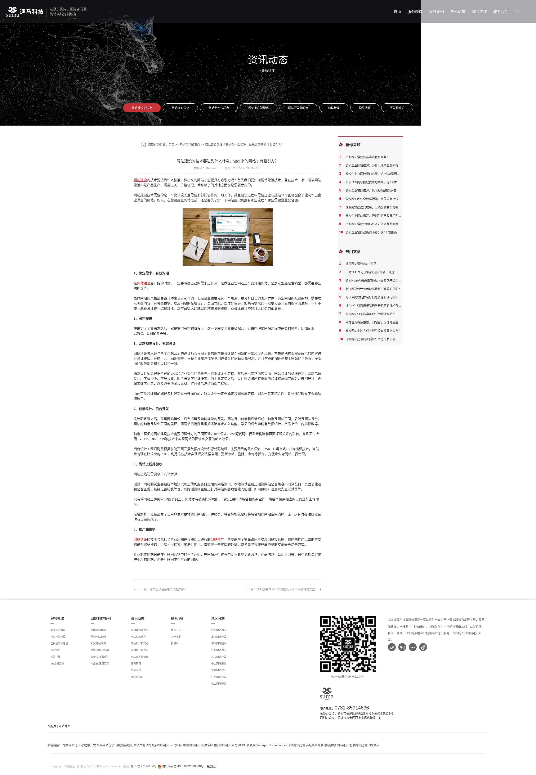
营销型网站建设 (59, 643)
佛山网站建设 (218, 683)
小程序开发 (88, 745)
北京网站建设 (218, 630)
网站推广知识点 (258, 107)
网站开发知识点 (298, 107)
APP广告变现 (247, 745)
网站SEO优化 (180, 107)
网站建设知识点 (142, 107)
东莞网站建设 (218, 670)
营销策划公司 (142, 745)
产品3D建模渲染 (100, 663)
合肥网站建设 (124, 745)
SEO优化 (479, 12)
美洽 (377, 745)
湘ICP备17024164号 (143, 766)
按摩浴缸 (207, 745)
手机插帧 (330, 745)
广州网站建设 (218, 677)
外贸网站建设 (58, 636)
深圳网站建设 (218, 643)
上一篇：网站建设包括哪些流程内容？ (163, 589)
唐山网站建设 (192, 745)
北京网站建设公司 (361, 745)
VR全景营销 (57, 663)
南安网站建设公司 (225, 745)
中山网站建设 (218, 663)
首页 (397, 12)
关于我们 (176, 636)
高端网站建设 (58, 630)
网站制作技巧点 (219, 107)
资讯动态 (457, 12)
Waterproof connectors (271, 745)
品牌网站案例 (98, 630)
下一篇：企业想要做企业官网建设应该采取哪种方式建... (281, 589)
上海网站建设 (218, 636)
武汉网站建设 (218, 656)
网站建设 (343, 745)
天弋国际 (176, 745)
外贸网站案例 (98, 643)
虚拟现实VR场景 (100, 650)
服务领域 (415, 12)
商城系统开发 (314, 745)
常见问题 (365, 107)
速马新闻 (334, 107)
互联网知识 (397, 107)
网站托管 (55, 656)
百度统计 (212, 766)
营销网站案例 (98, 636)
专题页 (51, 726)
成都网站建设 (161, 745)
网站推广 (55, 650)
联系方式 (176, 630)
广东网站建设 (218, 650)
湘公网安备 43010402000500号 (183, 766)
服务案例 (436, 12)
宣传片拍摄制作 (99, 656)
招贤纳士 (176, 643)
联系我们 (500, 12)
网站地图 (64, 726)
